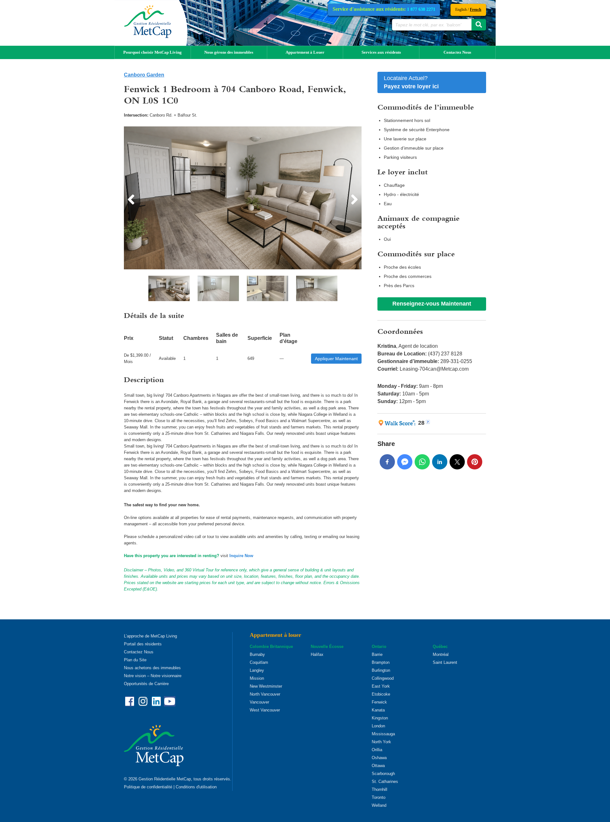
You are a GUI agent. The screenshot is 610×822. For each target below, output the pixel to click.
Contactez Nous (457, 52)
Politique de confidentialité (148, 787)
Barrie (377, 654)
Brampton (381, 662)
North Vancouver (265, 694)
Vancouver (259, 702)
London (378, 726)
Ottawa (378, 765)
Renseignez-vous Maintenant (431, 303)
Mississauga (383, 733)
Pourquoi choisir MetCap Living (152, 52)
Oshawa (379, 757)
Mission (257, 678)
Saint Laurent (445, 662)
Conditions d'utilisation (196, 787)
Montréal (441, 654)
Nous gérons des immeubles (228, 52)
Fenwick (379, 702)
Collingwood (383, 678)
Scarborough (383, 773)
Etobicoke (381, 694)
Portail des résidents (143, 644)
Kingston (380, 718)
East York (381, 686)
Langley (257, 670)
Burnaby (257, 654)
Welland (379, 805)
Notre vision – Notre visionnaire (152, 675)
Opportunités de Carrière (146, 683)
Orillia (377, 749)
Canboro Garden (144, 74)
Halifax (317, 654)
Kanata (378, 710)
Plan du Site (135, 659)
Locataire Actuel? (411, 82)
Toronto (378, 797)
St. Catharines (385, 781)
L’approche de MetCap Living (150, 636)
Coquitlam (259, 662)
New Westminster (266, 686)
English (461, 9)
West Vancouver (265, 710)
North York (381, 741)
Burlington (381, 670)
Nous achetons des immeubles (152, 667)
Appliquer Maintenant (336, 358)
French (475, 9)
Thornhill (379, 789)
